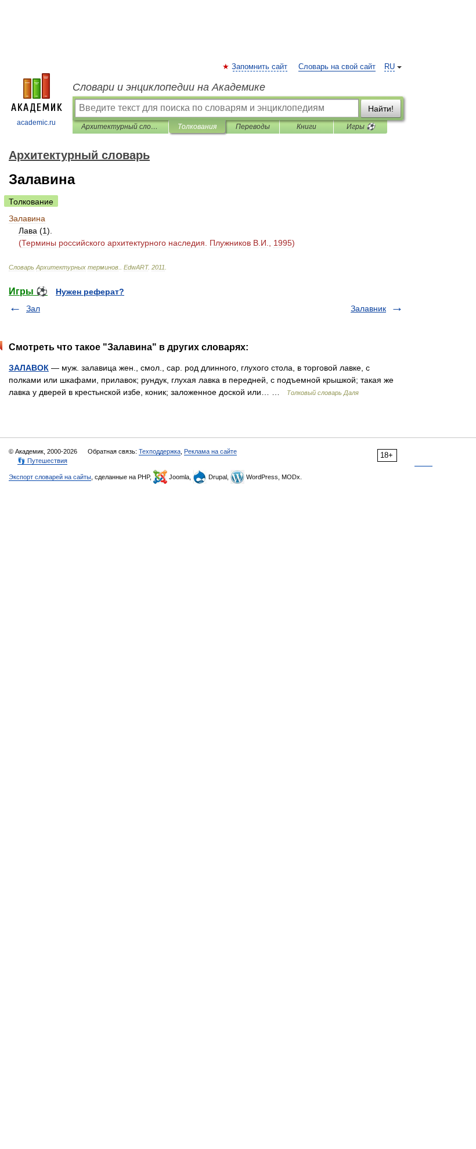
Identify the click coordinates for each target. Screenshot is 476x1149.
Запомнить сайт (260, 67)
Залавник (368, 308)
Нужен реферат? (90, 291)
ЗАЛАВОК (29, 367)
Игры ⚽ (361, 127)
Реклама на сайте (210, 451)
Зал (33, 308)
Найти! (381, 108)
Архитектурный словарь (120, 127)
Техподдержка (160, 451)
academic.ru (36, 123)
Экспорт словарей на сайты (50, 476)
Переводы (253, 127)
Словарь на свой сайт (337, 67)
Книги (306, 127)
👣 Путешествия (42, 460)
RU (389, 67)
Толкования (197, 127)
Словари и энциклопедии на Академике (169, 87)
